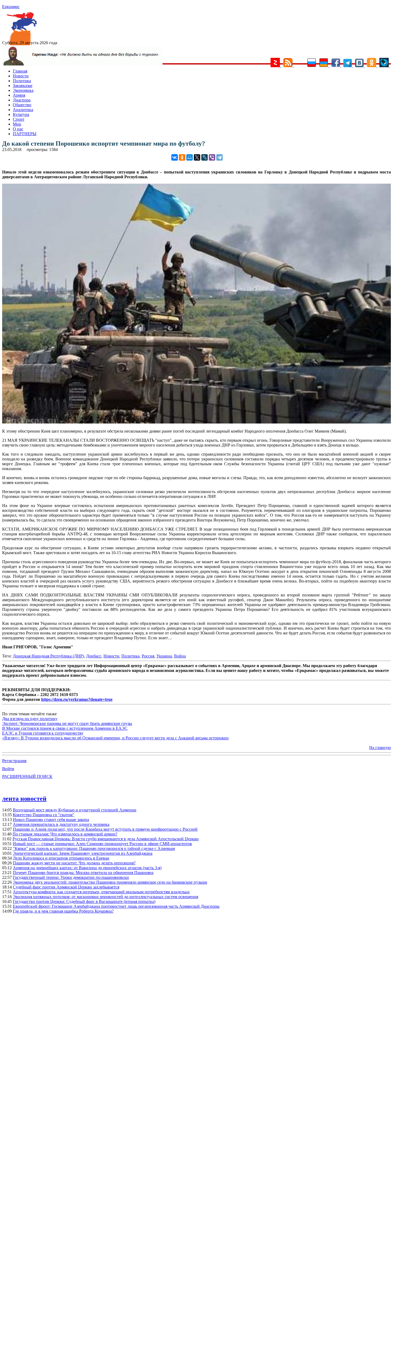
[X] (197, 157)
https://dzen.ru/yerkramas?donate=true (77, 699)
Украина (164, 656)
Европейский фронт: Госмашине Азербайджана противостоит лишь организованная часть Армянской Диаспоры (116, 906)
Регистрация (14, 760)
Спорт (18, 119)
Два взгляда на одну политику (29, 718)
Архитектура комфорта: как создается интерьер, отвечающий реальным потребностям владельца (101, 892)
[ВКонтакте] (174, 157)
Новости (21, 76)
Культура (21, 114)
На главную (380, 747)
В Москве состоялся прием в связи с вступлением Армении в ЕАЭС (65, 728)
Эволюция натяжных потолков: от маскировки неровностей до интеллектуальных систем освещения (105, 896)
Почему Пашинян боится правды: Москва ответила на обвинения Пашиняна (83, 872)
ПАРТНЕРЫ (24, 133)
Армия (19, 95)
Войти (8, 768)
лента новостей (24, 798)
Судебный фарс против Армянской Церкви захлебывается (66, 887)
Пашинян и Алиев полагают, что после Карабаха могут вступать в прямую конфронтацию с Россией (105, 829)
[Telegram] (219, 157)
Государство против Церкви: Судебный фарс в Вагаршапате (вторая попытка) (84, 901)
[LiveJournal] (204, 157)
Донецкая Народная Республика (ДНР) (48, 656)
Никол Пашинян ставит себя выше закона (51, 819)
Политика (22, 80)
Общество (22, 105)
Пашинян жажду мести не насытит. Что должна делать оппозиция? (74, 863)
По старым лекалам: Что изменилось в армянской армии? (65, 834)
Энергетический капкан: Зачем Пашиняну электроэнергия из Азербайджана (82, 853)
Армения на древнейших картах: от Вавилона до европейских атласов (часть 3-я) (87, 867)
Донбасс (93, 656)
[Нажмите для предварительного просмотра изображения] (196, 422)
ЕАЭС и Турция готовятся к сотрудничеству (42, 733)
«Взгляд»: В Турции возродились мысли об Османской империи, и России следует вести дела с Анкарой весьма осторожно (115, 738)
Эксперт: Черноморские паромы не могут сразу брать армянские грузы (67, 723)
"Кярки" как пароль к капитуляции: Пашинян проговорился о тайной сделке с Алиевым (94, 848)
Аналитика (23, 109)
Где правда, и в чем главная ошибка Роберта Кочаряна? (63, 911)
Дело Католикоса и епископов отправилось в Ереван (61, 858)
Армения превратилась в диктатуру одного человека (61, 824)
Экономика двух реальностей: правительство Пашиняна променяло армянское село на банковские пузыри (110, 882)
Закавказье (22, 85)
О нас (18, 129)
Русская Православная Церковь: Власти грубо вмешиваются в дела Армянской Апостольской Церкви (106, 839)
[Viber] (212, 157)
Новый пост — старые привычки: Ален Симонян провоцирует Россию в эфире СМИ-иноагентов (102, 843)
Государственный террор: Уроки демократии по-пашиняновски (71, 877)
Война (180, 656)
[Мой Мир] (189, 157)
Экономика (23, 90)
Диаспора (21, 100)
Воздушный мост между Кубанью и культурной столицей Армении (74, 810)
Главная (20, 71)
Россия (148, 656)
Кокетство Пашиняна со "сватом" (43, 814)
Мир (17, 124)
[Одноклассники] (182, 157)
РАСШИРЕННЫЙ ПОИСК (27, 776)
